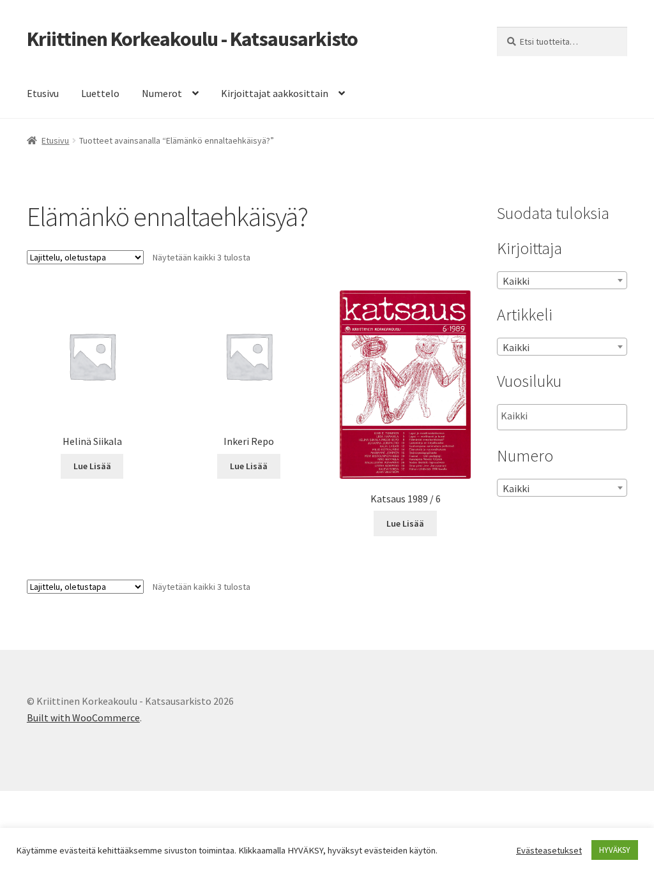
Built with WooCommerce (83, 717)
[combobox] (562, 280)
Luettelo (100, 93)
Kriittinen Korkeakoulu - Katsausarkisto (192, 39)
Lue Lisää (92, 466)
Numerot (162, 93)
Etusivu (43, 93)
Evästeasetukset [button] (549, 850)
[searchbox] (565, 416)
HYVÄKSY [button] (614, 850)
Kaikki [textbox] (516, 280)
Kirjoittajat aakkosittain (274, 93)
